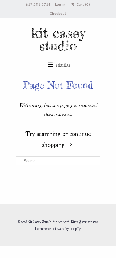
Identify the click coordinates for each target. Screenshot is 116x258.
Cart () (82, 4)
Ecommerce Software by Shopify (58, 228)
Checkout (58, 14)
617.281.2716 (38, 4)
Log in (60, 4)
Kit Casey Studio (58, 39)
